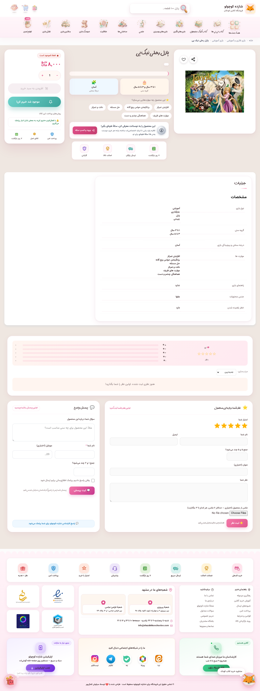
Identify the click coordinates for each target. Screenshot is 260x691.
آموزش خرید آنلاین (242, 601)
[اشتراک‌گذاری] (193, 59)
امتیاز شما (243, 420)
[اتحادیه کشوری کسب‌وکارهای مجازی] (58, 621)
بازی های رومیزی (160, 32)
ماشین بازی (66, 32)
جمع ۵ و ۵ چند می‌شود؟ (236, 449)
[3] (231, 426)
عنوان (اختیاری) (241, 465)
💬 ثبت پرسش (82, 490)
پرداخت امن (245, 611)
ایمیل (175, 434)
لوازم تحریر (27, 25)
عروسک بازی (84, 32)
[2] (238, 426)
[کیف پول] (34, 8)
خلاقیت (103, 32)
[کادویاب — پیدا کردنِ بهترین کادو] (10, 680)
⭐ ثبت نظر (237, 523)
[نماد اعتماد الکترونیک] (58, 596)
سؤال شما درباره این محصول (81, 419)
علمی (141, 32)
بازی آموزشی (217, 41)
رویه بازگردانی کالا (242, 621)
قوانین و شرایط (243, 616)
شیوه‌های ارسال (243, 606)
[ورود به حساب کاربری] (14, 8)
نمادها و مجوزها (207, 626)
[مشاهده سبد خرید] (25, 8)
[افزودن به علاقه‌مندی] (184, 59)
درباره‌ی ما (209, 601)
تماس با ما (209, 595)
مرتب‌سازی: (243, 371)
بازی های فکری (179, 32)
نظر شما (244, 480)
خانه (251, 41)
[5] (217, 426)
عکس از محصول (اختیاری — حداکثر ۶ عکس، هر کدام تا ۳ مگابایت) (217, 508)
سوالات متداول (207, 611)
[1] (245, 426)
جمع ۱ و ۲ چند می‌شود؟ (83, 463)
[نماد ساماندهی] (23, 596)
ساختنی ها (122, 32)
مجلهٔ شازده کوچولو (205, 606)
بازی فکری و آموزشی (236, 41)
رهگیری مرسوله (243, 595)
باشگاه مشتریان (207, 621)
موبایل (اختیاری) (44, 446)
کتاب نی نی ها (217, 32)
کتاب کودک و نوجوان (198, 32)
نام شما (244, 434)
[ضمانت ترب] (23, 621)
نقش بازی (46, 32)
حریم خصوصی (207, 616)
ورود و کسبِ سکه (83, 130)
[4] (224, 426)
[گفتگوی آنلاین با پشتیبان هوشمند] (248, 679)
